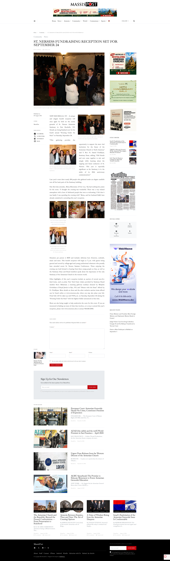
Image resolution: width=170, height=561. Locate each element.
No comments (38, 49)
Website (90, 352)
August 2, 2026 (113, 146)
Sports (103, 21)
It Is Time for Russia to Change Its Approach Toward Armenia (116, 159)
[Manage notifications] (165, 556)
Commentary (94, 21)
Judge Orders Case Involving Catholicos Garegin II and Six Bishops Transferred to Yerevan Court (122, 324)
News (59, 21)
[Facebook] (34, 548)
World (85, 21)
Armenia (67, 21)
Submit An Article (88, 553)
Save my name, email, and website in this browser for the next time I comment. (69, 361)
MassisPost (36, 124)
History (80, 509)
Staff (40, 553)
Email (70, 352)
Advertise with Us (75, 553)
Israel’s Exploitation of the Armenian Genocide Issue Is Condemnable (118, 142)
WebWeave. (62, 556)
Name (51, 352)
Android (59, 553)
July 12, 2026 (113, 163)
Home (54, 21)
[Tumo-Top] (85, 12)
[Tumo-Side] (123, 91)
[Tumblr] (48, 548)
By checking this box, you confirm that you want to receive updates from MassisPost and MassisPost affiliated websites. (68, 391)
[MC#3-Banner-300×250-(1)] (123, 63)
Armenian (36, 511)
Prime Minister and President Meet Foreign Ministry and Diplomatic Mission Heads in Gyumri (123, 316)
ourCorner (133, 511)
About (36, 553)
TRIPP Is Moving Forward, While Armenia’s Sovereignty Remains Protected (118, 151)
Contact (46, 553)
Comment (52, 327)
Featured (49, 511)
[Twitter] (38, 548)
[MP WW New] (123, 274)
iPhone (52, 553)
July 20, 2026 (113, 154)
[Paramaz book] (123, 119)
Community (76, 21)
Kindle (65, 553)
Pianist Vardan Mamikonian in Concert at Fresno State (39, 363)
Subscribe (92, 387)
